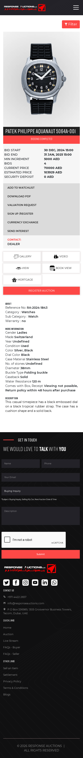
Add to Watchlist (20, 187)
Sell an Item (10, 668)
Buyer (16, 647)
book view (63, 268)
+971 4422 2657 (16, 597)
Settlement (10, 674)
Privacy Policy (12, 681)
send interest (18, 231)
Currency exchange (22, 222)
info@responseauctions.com (25, 603)
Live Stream (10, 640)
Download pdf (19, 196)
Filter (72, 24)
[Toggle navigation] (76, 7)
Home (7, 627)
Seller (16, 653)
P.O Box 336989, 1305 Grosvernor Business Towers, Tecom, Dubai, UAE (37, 611)
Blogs (6, 694)
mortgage (25, 279)
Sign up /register (20, 213)
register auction (42, 290)
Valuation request (21, 205)
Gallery (25, 256)
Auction (8, 634)
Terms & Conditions (15, 687)
